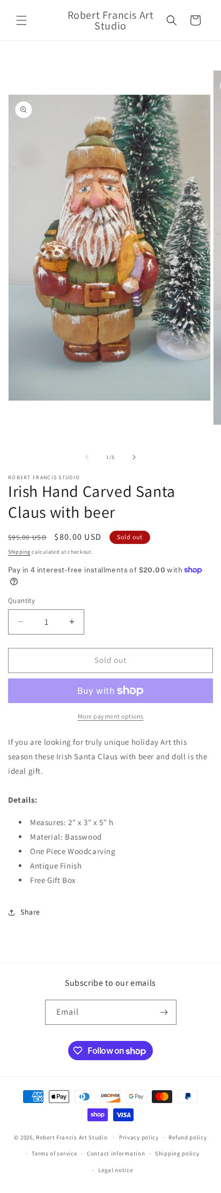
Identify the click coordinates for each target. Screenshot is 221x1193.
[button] (21, 20)
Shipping (19, 551)
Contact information (116, 1153)
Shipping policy (177, 1153)
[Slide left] (87, 457)
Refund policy (187, 1137)
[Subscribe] (164, 1012)
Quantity (21, 600)
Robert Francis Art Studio (72, 1137)
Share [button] (30, 912)
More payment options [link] (111, 716)
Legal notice (115, 1170)
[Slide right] (134, 457)
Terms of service (54, 1153)
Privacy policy (139, 1137)
